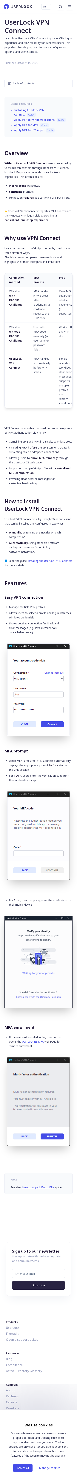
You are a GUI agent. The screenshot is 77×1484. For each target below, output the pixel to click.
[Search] (60, 6)
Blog (9, 1359)
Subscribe (38, 1285)
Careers (11, 1402)
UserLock (12, 1328)
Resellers (12, 1408)
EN (44, 6)
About (10, 1390)
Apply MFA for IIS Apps (33, 130)
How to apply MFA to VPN (38, 1187)
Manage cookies (49, 1468)
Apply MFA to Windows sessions (39, 119)
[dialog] (38, 1447)
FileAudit (12, 1334)
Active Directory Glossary (24, 1371)
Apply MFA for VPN (31, 125)
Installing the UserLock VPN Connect (49, 561)
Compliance (14, 1365)
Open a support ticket (22, 1340)
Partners (12, 1396)
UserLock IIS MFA (33, 1041)
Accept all (23, 1468)
